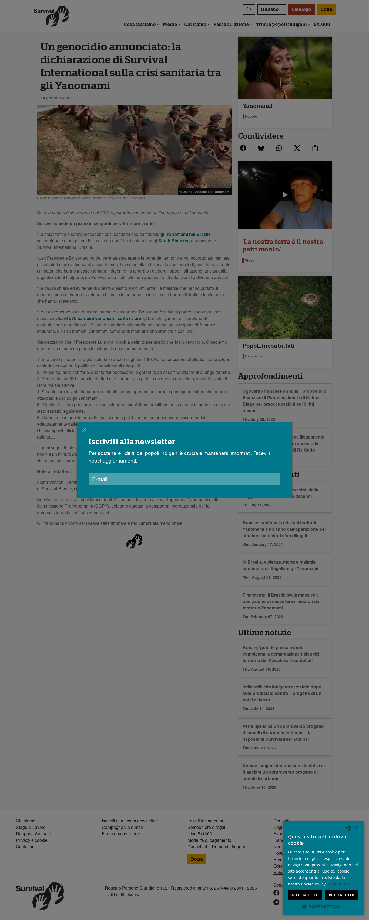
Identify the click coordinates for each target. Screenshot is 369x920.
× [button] (356, 828)
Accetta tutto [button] (305, 895)
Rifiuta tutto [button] (341, 895)
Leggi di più (339, 884)
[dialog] (323, 868)
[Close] (84, 429)
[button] (323, 906)
